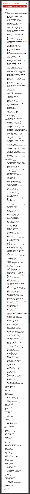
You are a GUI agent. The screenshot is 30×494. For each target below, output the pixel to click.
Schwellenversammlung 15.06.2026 (15, 272)
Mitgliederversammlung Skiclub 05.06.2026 (16, 279)
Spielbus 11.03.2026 (11, 356)
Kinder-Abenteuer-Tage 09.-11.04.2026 (15, 332)
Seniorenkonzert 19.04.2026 (13, 327)
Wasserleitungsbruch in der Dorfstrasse (15, 28)
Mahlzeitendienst (10, 115)
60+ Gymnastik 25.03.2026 (13, 381)
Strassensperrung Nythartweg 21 (14, 27)
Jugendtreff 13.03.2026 (12, 354)
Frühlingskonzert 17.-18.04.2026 (14, 328)
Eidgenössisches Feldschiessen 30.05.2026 (16, 288)
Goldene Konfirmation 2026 (13, 335)
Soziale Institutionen (11, 422)
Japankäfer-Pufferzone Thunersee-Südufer (16, 71)
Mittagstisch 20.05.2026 (12, 292)
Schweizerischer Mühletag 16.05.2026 (15, 298)
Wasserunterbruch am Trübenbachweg (15, 22)
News (6, 12)
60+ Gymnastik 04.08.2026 (13, 334)
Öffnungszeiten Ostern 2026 (13, 67)
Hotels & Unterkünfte (10, 477)
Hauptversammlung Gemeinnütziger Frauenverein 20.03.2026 (15, 345)
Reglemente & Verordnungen (11, 456)
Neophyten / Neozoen (11, 414)
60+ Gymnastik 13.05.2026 (13, 299)
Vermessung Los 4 (11, 116)
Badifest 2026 (10, 243)
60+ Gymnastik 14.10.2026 (12, 217)
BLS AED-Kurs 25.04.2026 (12, 320)
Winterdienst (10, 110)
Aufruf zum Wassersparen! (12, 24)
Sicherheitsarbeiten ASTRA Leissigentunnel (16, 83)
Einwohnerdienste (9, 394)
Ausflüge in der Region (12, 466)
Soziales (7, 419)
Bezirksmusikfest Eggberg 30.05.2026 (15, 287)
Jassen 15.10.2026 (11, 211)
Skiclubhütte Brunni (11, 379)
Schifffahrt (9, 473)
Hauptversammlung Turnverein (13, 341)
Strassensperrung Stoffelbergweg (14, 93)
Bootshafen (9, 469)
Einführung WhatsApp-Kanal (13, 19)
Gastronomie (8, 475)
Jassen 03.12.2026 (11, 178)
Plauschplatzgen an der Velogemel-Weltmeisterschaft (14, 318)
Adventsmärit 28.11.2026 (12, 184)
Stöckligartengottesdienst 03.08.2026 (15, 244)
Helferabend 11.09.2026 (12, 225)
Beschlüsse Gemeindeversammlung (15, 103)
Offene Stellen (8, 387)
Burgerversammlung (11, 108)
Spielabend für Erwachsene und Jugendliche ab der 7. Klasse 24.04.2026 (16, 322)
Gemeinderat (8, 447)
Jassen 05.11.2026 (11, 200)
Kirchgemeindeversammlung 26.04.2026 (16, 66)
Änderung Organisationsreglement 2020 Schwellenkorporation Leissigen (16, 61)
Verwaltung (6, 451)
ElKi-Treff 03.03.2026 (11, 364)
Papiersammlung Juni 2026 (13, 45)
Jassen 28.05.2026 (11, 290)
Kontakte (7, 430)
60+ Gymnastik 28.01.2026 (13, 385)
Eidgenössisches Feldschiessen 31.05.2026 (16, 286)
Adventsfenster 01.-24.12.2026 (14, 181)
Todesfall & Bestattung (10, 425)
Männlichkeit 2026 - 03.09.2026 (14, 174)
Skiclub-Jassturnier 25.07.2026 (14, 247)
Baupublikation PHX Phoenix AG (14, 123)
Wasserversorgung (9, 426)
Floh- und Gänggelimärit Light (13, 269)
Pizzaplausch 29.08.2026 (12, 232)
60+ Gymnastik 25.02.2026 (13, 368)
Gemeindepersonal (9, 458)
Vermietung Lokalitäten (10, 485)
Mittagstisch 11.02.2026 (12, 372)
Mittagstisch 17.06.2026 (12, 268)
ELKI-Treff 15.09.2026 (11, 222)
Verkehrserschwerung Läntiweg (14, 59)
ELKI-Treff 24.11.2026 (11, 191)
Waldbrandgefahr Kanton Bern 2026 (15, 23)
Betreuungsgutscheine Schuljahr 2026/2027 (17, 92)
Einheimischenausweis (12, 401)
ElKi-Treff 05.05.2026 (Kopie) (13, 281)
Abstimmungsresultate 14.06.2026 (14, 39)
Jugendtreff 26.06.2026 (12, 258)
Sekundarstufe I (8, 437)
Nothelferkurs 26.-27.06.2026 (13, 257)
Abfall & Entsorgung (9, 392)
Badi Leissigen (10, 467)
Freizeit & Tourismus (8, 460)
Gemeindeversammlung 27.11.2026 (14, 185)
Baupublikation (10, 155)
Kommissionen (8, 448)
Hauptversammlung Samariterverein (15, 383)
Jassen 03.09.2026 (11, 229)
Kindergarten (8, 434)
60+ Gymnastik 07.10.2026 (13, 221)
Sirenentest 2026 (11, 90)
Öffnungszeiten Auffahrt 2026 (13, 56)
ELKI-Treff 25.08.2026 (11, 235)
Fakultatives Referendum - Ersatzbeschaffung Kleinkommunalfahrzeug (17, 143)
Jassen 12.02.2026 (11, 371)
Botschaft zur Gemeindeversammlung (13, 445)
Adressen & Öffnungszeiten (11, 453)
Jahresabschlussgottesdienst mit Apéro (15, 162)
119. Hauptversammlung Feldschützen (15, 367)
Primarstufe (8, 436)
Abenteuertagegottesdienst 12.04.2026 (15, 331)
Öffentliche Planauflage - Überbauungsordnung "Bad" (13, 150)
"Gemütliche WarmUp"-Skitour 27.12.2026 (16, 163)
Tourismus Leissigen (9, 478)
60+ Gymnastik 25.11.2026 (12, 189)
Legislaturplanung (9, 449)
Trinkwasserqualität (11, 105)
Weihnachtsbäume (11, 100)
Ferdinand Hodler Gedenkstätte (14, 470)
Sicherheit (7, 418)
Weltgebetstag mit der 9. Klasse (14, 360)
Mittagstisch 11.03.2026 (12, 358)
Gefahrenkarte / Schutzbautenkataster (15, 118)
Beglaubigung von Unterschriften (14, 403)
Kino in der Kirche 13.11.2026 (13, 193)
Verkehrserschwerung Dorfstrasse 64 (15, 77)
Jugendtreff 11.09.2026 (12, 226)
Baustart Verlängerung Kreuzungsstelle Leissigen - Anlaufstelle (15, 30)
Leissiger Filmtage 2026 (12, 242)
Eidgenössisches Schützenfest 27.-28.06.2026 (13, 253)
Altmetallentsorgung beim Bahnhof (14, 46)
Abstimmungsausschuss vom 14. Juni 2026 (16, 48)
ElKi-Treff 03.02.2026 (11, 378)
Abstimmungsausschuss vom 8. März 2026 (16, 79)
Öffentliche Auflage (9, 119)
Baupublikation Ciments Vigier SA (14, 122)
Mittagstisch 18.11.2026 (12, 210)
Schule (5, 427)
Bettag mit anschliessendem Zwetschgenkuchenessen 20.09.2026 (15, 219)
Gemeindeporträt (9, 404)
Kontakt (5, 486)
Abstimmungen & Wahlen (10, 444)
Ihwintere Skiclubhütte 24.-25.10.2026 (15, 209)
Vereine (7, 484)
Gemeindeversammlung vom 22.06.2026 (16, 44)
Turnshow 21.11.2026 (11, 192)
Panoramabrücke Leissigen (13, 471)
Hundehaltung (8, 407)
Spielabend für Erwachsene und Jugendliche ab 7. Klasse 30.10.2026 (16, 205)
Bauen (6, 393)
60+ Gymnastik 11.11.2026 (12, 195)
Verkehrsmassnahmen (10, 386)
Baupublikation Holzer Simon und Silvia (15, 126)
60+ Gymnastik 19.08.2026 (13, 239)
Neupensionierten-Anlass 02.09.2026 (15, 231)
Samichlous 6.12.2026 (11, 171)
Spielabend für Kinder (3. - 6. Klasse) (15, 347)
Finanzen (7, 459)
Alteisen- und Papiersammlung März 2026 (16, 74)
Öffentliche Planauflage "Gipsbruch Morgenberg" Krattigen (14, 69)
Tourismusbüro (10, 481)
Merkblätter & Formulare (10, 431)
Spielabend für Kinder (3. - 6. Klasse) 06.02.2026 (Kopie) (15, 343)
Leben (5, 389)
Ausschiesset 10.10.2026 (12, 215)
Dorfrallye (9, 365)
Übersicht (7, 11)
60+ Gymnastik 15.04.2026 (13, 330)
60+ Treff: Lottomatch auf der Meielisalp (15, 363)
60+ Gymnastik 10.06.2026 (13, 277)
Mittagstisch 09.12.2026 (12, 167)
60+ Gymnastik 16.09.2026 (13, 233)
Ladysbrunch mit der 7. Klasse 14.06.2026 (16, 273)
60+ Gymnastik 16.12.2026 (12, 176)
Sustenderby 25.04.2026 (12, 316)
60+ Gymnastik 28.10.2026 (13, 214)
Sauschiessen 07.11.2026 (12, 196)
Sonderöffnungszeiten (12, 99)
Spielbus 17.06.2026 (11, 270)
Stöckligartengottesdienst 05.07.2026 (15, 250)
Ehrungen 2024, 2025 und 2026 (14, 20)
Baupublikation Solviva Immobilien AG (15, 138)
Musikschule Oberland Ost (11, 440)
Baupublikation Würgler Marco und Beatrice (16, 129)
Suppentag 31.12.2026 (11, 160)
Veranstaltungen (9, 159)
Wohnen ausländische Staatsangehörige (16, 398)
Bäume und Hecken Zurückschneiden (15, 78)
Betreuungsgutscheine (12, 423)
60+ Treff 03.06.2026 (11, 280)
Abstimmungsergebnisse (12, 101)
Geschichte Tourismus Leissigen (14, 482)
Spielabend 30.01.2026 (12, 382)
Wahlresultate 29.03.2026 (13, 64)
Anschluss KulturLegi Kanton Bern (14, 63)
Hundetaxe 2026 (10, 33)
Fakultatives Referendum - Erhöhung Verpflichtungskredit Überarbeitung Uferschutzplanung (15, 136)
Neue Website (10, 97)
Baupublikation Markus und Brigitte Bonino (16, 121)
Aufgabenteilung (10, 114)
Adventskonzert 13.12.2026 (13, 165)
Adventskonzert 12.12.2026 (13, 166)
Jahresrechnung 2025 (11, 57)
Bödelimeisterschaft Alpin (12, 305)
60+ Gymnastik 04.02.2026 (13, 376)
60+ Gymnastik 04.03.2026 (13, 361)
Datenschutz (7, 489)
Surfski (8, 474)
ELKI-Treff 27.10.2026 (11, 207)
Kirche (6, 408)
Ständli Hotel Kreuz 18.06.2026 (14, 266)
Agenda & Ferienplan (9, 433)
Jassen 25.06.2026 (11, 259)
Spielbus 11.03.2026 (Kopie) (13, 294)
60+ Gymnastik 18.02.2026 (13, 369)
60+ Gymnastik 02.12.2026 (13, 180)
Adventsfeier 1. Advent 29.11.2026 (14, 182)
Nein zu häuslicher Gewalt (12, 104)
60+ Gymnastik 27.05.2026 (13, 291)
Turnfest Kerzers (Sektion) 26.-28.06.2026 (16, 255)
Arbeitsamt (9, 400)
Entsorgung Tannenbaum (12, 96)
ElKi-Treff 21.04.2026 (11, 325)
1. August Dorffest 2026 (12, 246)
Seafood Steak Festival (12, 353)
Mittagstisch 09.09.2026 (12, 228)
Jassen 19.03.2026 (11, 349)
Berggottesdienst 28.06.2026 (13, 251)
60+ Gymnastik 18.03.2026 (13, 350)
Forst (8, 415)
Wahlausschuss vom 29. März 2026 (14, 72)
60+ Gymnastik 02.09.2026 (13, 236)
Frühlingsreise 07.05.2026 (12, 303)
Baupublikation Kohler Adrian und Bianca (16, 148)
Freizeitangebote (9, 463)
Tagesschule (8, 438)
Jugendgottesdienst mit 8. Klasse (14, 375)
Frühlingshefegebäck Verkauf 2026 (14, 336)
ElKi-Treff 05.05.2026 (11, 306)
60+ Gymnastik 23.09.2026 (13, 224)
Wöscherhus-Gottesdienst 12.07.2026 (15, 248)
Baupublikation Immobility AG (13, 127)
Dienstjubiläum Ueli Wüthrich (13, 49)
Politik (5, 441)
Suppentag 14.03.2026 (12, 352)
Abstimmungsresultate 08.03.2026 (15, 75)
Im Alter (7, 409)
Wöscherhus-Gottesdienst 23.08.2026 (15, 237)
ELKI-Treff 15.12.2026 (11, 177)
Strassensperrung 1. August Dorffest (15, 26)
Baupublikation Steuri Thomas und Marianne (16, 125)
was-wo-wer (9, 94)
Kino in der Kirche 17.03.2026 (13, 357)
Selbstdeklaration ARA (12, 112)
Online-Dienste (8, 455)
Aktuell (5, 9)
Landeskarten (10, 416)
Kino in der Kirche (10, 261)
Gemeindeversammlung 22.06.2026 (15, 133)
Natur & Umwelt (8, 411)
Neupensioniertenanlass (12, 111)
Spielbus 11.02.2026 (11, 374)
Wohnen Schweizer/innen (12, 397)
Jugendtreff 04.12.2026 (12, 173)
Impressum (6, 488)
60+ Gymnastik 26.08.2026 (13, 240)
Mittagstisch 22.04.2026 (12, 324)
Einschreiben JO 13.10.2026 (13, 213)
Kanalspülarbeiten (11, 107)
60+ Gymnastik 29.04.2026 (13, 312)
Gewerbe (7, 405)
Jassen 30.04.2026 (11, 310)
